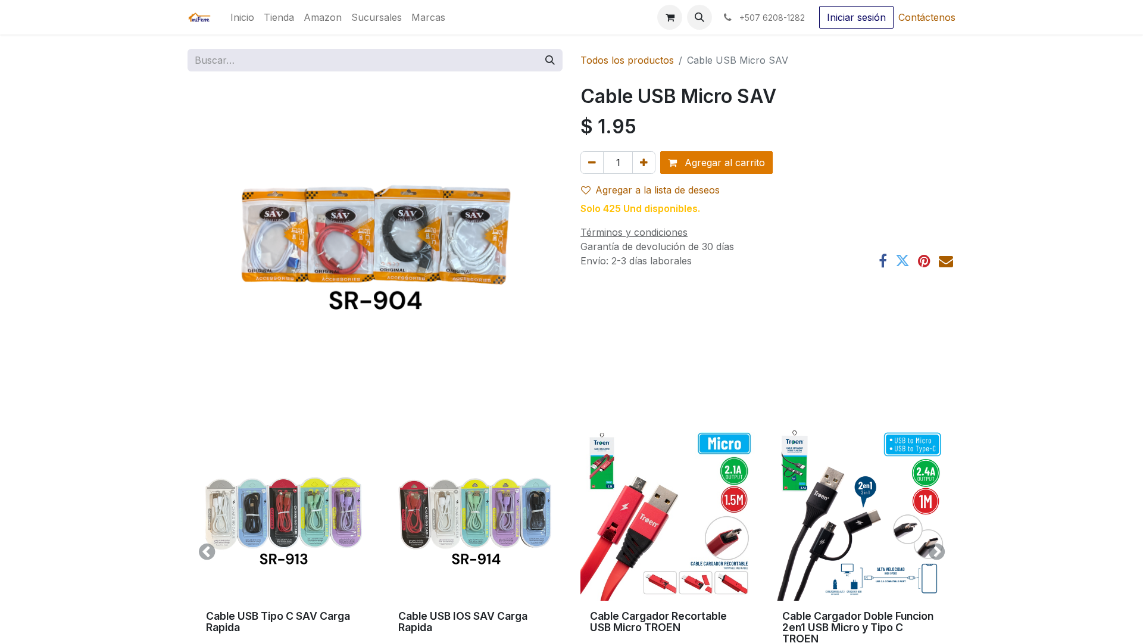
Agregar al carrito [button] (723, 162)
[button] (699, 17)
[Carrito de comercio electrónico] (669, 17)
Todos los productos (627, 60)
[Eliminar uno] (592, 162)
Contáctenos (926, 17)
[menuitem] (242, 17)
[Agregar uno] (643, 162)
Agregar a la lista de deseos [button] (657, 190)
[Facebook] (883, 261)
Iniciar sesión (856, 17)
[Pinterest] (924, 261)
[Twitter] (902, 261)
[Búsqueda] (550, 60)
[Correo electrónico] (946, 261)
